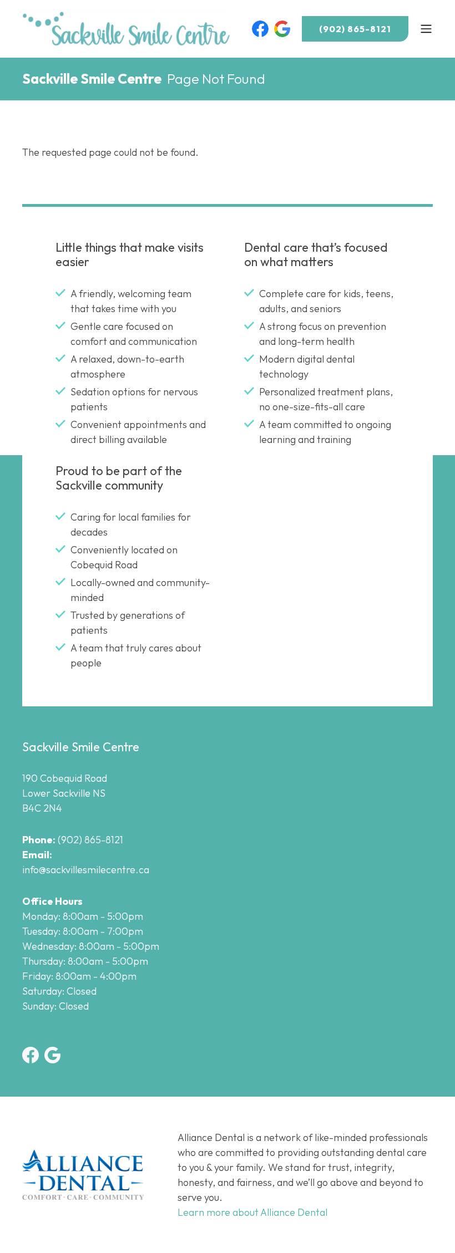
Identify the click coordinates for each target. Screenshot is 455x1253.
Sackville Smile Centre (91, 79)
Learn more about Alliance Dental (252, 1212)
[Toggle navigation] (426, 28)
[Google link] (282, 29)
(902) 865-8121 (355, 28)
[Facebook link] (260, 29)
